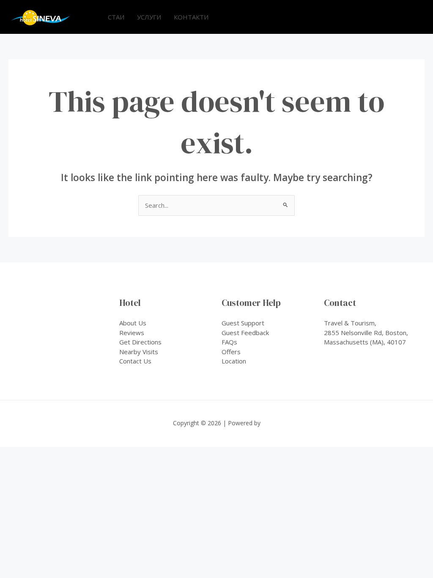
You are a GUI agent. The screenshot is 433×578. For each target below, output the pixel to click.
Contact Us (135, 361)
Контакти (191, 17)
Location (234, 361)
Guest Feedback (245, 332)
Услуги (149, 17)
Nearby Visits (138, 351)
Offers (231, 351)
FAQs (229, 342)
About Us (132, 323)
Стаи (116, 17)
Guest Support (243, 323)
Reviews (131, 332)
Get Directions (140, 342)
